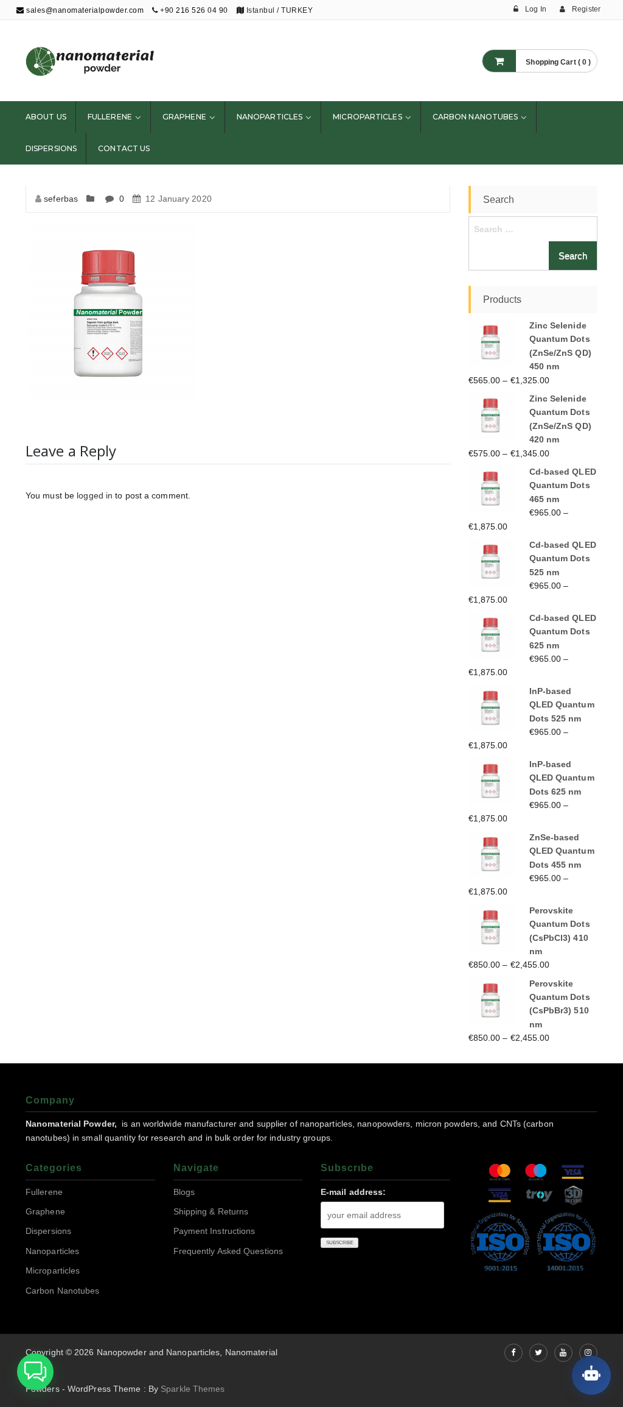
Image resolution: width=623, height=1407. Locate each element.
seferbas (61, 199)
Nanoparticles (269, 116)
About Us (46, 116)
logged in (95, 495)
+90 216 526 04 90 (194, 10)
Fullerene (110, 116)
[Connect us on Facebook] (513, 1353)
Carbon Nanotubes (475, 116)
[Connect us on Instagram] (588, 1353)
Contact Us (124, 148)
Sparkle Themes (192, 1389)
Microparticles (367, 116)
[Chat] (591, 1375)
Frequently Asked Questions (228, 1251)
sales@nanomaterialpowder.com (84, 10)
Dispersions (51, 148)
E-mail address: (353, 1192)
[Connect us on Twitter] (538, 1353)
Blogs (184, 1192)
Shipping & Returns (211, 1211)
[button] (35, 1371)
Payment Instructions (214, 1231)
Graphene (184, 116)
